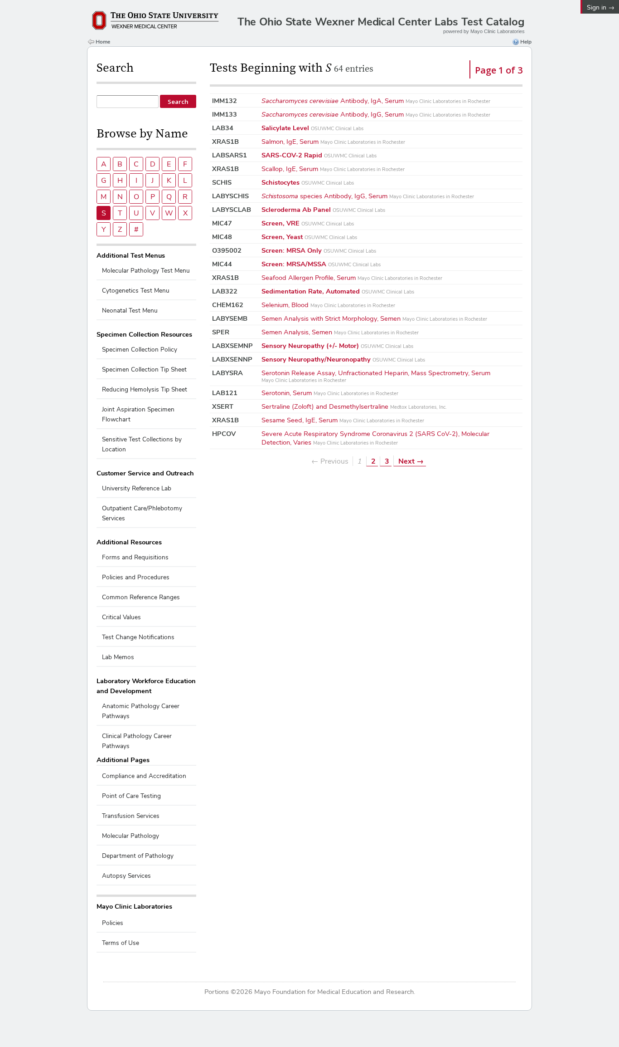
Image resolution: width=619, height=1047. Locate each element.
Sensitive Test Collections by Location (142, 444)
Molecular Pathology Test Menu (146, 270)
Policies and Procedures (135, 577)
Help (526, 41)
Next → (411, 461)
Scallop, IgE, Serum (333, 168)
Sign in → (600, 7)
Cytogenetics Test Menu (135, 290)
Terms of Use (120, 943)
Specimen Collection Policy (139, 349)
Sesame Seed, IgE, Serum (342, 420)
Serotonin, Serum (329, 392)
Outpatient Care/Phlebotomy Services (142, 513)
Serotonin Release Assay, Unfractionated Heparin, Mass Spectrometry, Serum (375, 375)
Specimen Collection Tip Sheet (144, 369)
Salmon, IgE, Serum (333, 141)
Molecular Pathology (130, 836)
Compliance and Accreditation (144, 776)
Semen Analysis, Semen (340, 332)
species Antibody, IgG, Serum (367, 195)
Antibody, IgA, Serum (375, 100)
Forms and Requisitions (135, 557)
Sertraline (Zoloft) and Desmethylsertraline (354, 406)
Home (103, 41)
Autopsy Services (126, 876)
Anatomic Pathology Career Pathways (140, 711)
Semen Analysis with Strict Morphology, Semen (374, 318)
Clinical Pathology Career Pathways (137, 741)
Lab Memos (118, 657)
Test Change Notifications (138, 637)
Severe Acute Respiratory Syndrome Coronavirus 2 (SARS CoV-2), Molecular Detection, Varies (375, 437)
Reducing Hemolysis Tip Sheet (144, 389)
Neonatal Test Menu (130, 310)
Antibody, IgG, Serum (375, 114)
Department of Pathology (138, 856)
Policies (112, 923)
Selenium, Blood (328, 304)
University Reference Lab (136, 488)
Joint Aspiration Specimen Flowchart (138, 414)
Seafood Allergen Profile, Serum (351, 277)
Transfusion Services (131, 816)
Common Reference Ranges (141, 597)
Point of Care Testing (131, 796)
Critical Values (121, 617)
